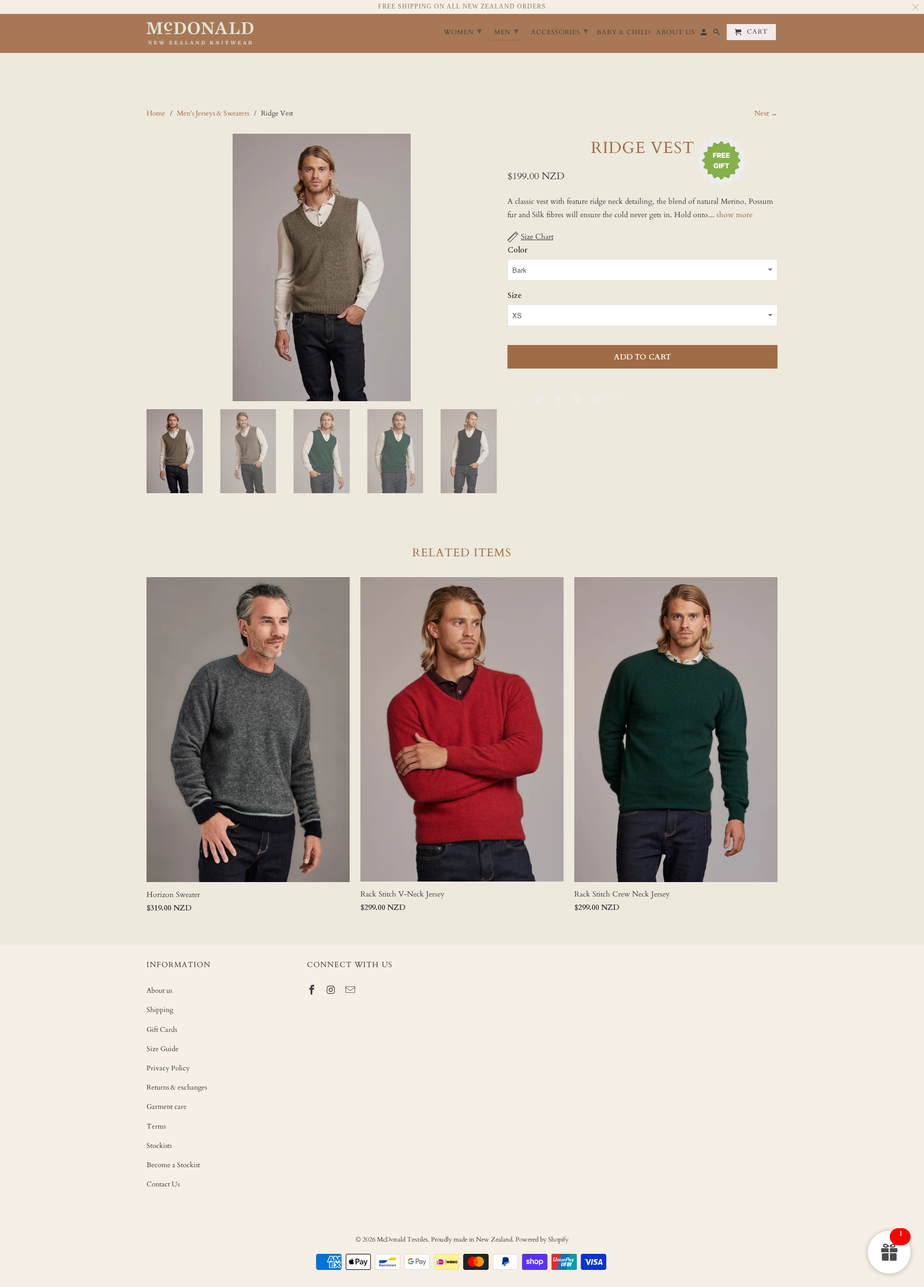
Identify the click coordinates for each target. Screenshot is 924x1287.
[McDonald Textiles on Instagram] (332, 990)
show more (734, 215)
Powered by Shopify (541, 1239)
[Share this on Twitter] (537, 400)
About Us (675, 32)
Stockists (159, 1146)
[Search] (717, 34)
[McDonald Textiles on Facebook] (313, 990)
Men (506, 31)
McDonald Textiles (402, 1239)
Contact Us (163, 1184)
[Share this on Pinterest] (575, 400)
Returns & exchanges (177, 1087)
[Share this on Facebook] (556, 400)
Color (517, 250)
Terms (156, 1126)
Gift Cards (162, 1030)
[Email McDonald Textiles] (351, 990)
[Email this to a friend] (613, 400)
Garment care (167, 1107)
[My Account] (704, 34)
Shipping (160, 1010)
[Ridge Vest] (322, 267)
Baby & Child (624, 32)
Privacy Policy (168, 1068)
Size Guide (163, 1049)
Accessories (560, 31)
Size (514, 295)
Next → (765, 113)
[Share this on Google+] (594, 400)
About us (159, 990)
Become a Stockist (173, 1165)
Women (463, 31)
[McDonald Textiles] (200, 33)
